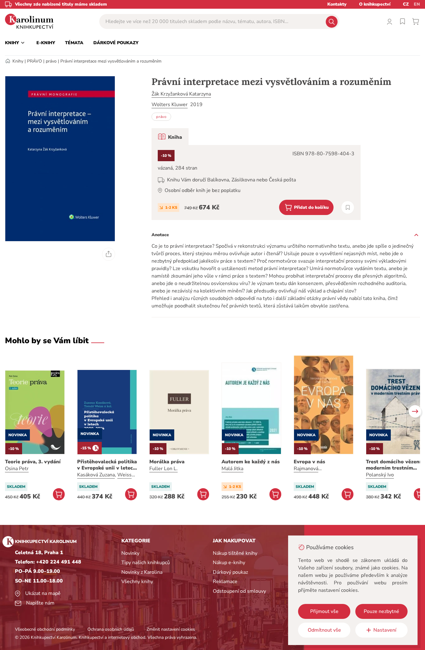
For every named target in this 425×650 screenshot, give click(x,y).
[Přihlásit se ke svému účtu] (389, 21)
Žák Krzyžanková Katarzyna (181, 94)
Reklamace (225, 581)
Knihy (17, 61)
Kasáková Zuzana (96, 474)
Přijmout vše (324, 611)
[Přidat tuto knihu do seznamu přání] (347, 207)
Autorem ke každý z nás (251, 462)
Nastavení (384, 630)
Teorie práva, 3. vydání (33, 462)
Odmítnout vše (324, 630)
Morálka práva (166, 462)
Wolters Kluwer (170, 104)
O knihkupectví (374, 4)
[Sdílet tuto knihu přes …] (108, 254)
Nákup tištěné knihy (235, 553)
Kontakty (337, 4)
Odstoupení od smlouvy (239, 591)
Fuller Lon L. (163, 468)
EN (417, 4)
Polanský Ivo (380, 474)
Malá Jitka (232, 468)
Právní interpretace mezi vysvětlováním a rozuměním (110, 61)
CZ (406, 4)
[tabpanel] (256, 182)
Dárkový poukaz (230, 572)
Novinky (130, 553)
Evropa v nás (309, 462)
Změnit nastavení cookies (171, 629)
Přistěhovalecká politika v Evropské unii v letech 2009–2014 (107, 465)
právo (51, 61)
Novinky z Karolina (141, 572)
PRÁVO (34, 61)
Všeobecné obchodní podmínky (45, 629)
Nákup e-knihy (229, 562)
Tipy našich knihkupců (145, 562)
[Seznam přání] (402, 21)
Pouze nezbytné (381, 611)
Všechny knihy (137, 581)
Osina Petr (17, 468)
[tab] (170, 136)
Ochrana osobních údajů (110, 629)
